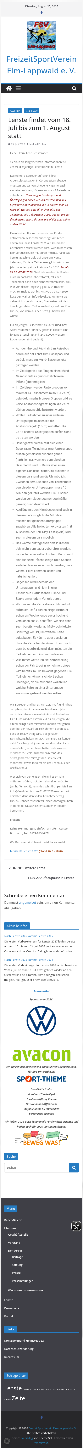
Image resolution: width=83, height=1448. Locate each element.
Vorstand (14, 1242)
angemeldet (27, 902)
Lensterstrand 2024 (65, 1389)
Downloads (11, 1308)
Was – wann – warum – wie (25, 1290)
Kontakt (9, 1316)
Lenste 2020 (31, 110)
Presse (16, 1273)
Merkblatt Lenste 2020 (24, 851)
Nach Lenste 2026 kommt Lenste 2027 (28, 936)
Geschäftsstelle (18, 1234)
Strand (7, 1399)
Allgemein (15, 110)
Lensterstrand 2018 (45, 1389)
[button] (7, 1441)
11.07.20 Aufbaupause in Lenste (51, 878)
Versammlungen (22, 1281)
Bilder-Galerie (13, 1220)
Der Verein (15, 1250)
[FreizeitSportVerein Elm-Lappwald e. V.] (9, 88)
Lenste (8, 1300)
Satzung (17, 1265)
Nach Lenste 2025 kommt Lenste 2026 (28, 960)
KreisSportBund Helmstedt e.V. (24, 1340)
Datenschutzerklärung (19, 1349)
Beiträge (17, 1257)
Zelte (18, 1398)
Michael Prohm (38, 144)
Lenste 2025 (29, 1389)
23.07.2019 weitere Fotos (27, 868)
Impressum (11, 1357)
